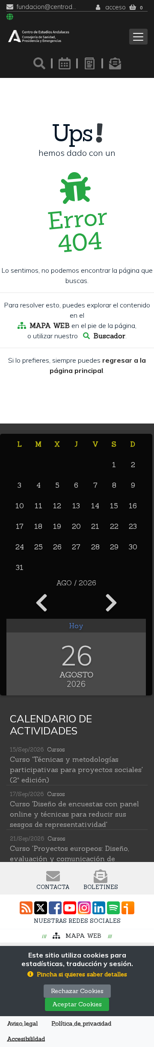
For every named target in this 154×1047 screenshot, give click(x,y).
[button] (77, 974)
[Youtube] (69, 907)
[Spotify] (113, 907)
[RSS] (26, 907)
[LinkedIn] (98, 907)
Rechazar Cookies (77, 991)
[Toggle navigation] (138, 37)
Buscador (109, 335)
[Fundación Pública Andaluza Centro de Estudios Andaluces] (38, 37)
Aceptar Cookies (77, 1004)
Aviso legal (22, 1023)
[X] (40, 907)
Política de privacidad (81, 1023)
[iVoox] (127, 907)
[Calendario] (64, 63)
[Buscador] (39, 63)
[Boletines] (115, 63)
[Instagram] (84, 907)
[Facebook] (55, 907)
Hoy (76, 625)
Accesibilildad (26, 1039)
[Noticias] (90, 63)
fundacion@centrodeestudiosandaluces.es (47, 7)
